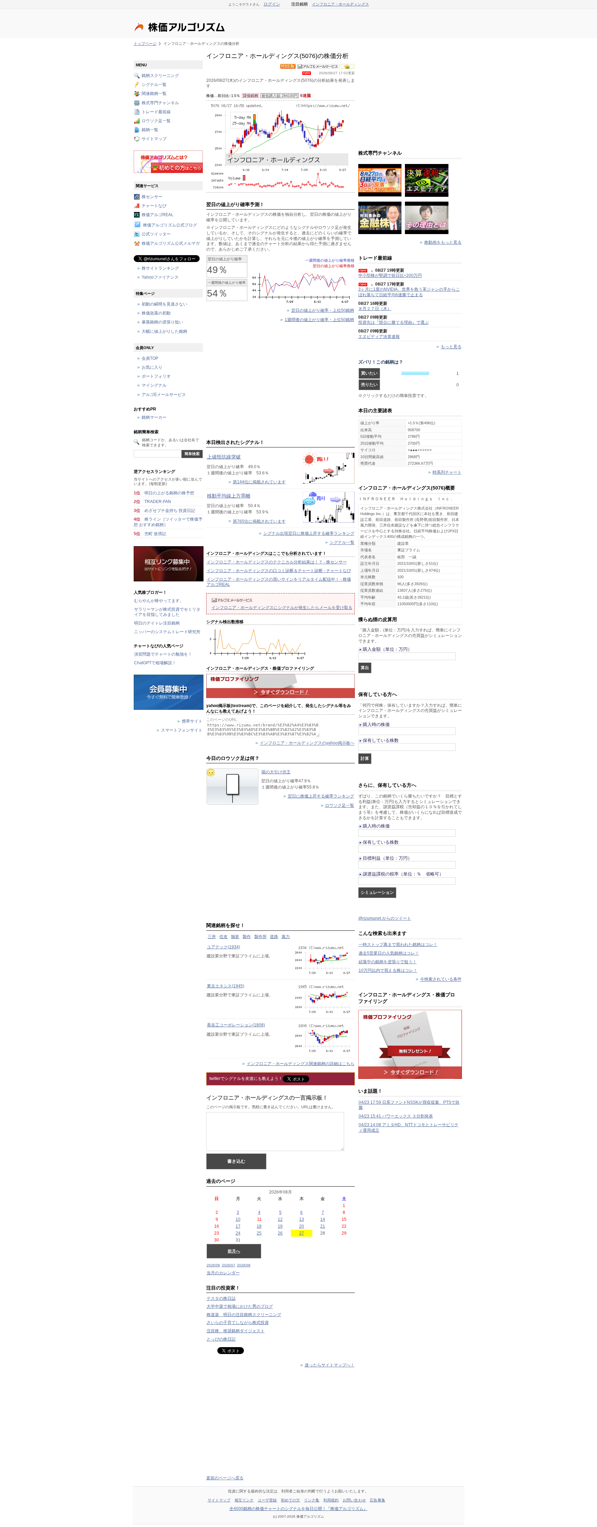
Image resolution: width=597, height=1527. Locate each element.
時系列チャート (447, 472)
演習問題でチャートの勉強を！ (163, 654)
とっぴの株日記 (221, 1339)
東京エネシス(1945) (225, 986)
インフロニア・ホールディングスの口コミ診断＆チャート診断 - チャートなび (279, 570)
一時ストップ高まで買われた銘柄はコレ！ (398, 944)
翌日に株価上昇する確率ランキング (321, 796)
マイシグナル (154, 385)
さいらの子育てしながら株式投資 (238, 1322)
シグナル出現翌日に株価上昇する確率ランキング (308, 533)
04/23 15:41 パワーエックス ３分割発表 (396, 1116)
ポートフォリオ (156, 376)
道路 (274, 936)
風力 (286, 936)
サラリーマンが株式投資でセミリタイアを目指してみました (167, 612)
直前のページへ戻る (225, 1478)
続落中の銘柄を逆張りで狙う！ (388, 961)
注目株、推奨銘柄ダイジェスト (236, 1330)
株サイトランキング (160, 268)
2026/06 (213, 1265)
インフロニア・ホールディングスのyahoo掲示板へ (307, 743)
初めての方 (290, 1500)
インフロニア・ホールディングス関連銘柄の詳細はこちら (300, 1063)
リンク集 (311, 1500)
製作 (247, 936)
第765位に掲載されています (259, 521)
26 (280, 1233)
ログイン (272, 4)
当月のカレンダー (223, 1272)
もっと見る (451, 347)
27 (301, 1233)
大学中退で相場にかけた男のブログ (240, 1306)
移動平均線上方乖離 (228, 496)
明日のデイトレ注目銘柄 (157, 623)
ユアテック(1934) (223, 947)
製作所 (260, 936)
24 (238, 1233)
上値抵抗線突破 (224, 457)
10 (238, 1219)
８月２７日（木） (374, 308)
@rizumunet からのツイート (384, 918)
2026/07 (228, 1265)
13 (301, 1219)
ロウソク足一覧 (339, 805)
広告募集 (377, 1500)
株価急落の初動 (156, 313)
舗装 (235, 936)
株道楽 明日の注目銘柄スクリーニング (244, 1314)
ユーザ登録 (267, 1500)
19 (280, 1226)
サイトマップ (154, 139)
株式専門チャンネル (160, 102)
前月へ (234, 1251)
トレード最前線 (156, 111)
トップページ (145, 43)
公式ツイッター (156, 234)
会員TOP (150, 358)
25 (259, 1233)
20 (301, 1226)
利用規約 (331, 1500)
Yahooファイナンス (160, 277)
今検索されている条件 (441, 979)
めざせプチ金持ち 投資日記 (169, 510)
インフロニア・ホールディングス (340, 4)
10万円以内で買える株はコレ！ (388, 970)
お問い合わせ (354, 1500)
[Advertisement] (280, 382)
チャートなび (154, 205)
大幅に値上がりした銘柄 (164, 331)
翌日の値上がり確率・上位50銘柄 (322, 310)
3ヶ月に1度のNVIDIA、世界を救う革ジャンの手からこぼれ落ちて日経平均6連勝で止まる (409, 292)
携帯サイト (192, 721)
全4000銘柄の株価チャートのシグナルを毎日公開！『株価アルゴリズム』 (298, 1508)
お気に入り (152, 367)
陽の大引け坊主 (276, 772)
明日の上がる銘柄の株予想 (169, 493)
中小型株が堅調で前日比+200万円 (390, 275)
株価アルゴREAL (157, 214)
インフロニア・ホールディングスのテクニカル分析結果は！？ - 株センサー (277, 562)
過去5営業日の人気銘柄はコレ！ (389, 953)
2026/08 (243, 1265)
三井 (212, 936)
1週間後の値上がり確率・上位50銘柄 (319, 319)
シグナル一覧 (342, 542)
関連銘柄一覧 (154, 93)
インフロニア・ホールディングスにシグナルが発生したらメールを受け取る (281, 607)
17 (238, 1226)
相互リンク (244, 1500)
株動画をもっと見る (443, 242)
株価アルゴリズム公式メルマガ (171, 243)
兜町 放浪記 (155, 533)
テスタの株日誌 (221, 1298)
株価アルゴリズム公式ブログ (170, 225)
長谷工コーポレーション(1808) (236, 1025)
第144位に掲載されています (259, 482)
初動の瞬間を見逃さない (164, 304)
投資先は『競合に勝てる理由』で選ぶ (393, 322)
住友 (223, 936)
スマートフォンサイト (181, 730)
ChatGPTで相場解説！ (155, 662)
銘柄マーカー (154, 417)
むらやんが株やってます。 (159, 600)
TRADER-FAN (157, 501)
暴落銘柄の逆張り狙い (162, 322)
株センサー (152, 196)
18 (259, 1226)
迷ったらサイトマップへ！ (329, 1365)
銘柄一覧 (150, 130)
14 (322, 1219)
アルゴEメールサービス (164, 394)
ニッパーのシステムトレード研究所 (167, 631)
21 (322, 1226)
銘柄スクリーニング (160, 75)
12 (280, 1219)
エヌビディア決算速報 (379, 336)
